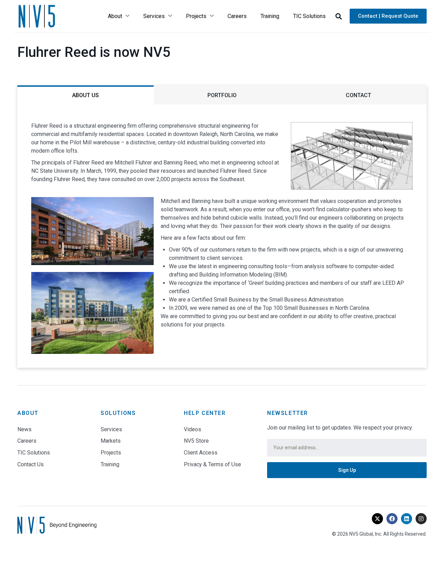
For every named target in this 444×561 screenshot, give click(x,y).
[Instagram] (421, 518)
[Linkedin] (406, 518)
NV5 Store (196, 440)
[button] (338, 16)
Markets (111, 440)
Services (154, 16)
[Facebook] (392, 518)
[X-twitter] (377, 518)
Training (270, 16)
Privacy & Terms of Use (212, 464)
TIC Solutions (309, 16)
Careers (237, 16)
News (24, 429)
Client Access (200, 452)
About (115, 16)
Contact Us (30, 464)
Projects (196, 16)
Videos (192, 429)
